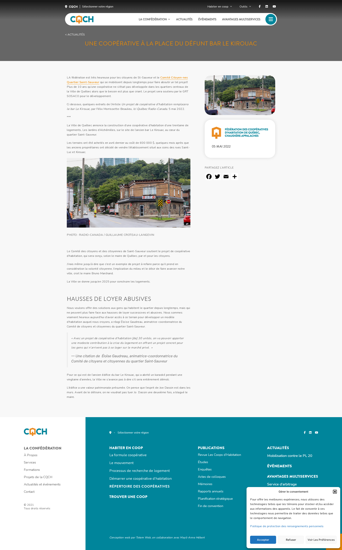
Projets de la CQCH (38, 477)
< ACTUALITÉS (75, 35)
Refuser (291, 539)
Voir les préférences (321, 539)
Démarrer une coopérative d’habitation (140, 478)
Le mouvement (121, 462)
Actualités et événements (42, 484)
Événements (207, 19)
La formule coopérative (128, 455)
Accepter (263, 539)
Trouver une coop (128, 496)
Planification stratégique (215, 498)
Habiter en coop (218, 7)
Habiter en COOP (126, 447)
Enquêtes (205, 469)
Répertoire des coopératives (139, 486)
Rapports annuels (210, 491)
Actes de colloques (212, 477)
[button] (335, 491)
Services (30, 462)
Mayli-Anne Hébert (192, 537)
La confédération (153, 19)
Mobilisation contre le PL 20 (289, 455)
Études (203, 462)
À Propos (30, 455)
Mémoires (205, 484)
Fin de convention (210, 506)
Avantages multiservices (241, 19)
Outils (243, 7)
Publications (211, 447)
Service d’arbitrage (282, 484)
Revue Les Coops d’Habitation (219, 455)
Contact (29, 492)
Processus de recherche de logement (139, 470)
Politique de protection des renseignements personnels (287, 526)
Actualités (184, 19)
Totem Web (143, 537)
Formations (32, 470)
